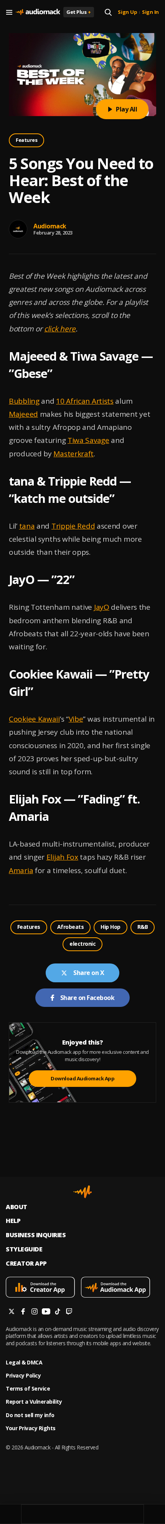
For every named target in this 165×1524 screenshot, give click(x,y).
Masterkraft (73, 454)
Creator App (26, 1263)
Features (26, 139)
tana (27, 526)
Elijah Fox (62, 857)
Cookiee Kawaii (34, 719)
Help (13, 1221)
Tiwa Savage (88, 440)
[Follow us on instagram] (34, 1312)
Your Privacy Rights (31, 1428)
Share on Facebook (87, 997)
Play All (126, 109)
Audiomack (49, 226)
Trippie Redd (73, 526)
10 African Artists (85, 401)
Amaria (21, 870)
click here (60, 329)
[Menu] (9, 12)
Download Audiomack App (82, 1078)
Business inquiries (36, 1235)
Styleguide (24, 1249)
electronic (82, 943)
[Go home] (37, 12)
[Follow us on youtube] (46, 1312)
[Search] (108, 12)
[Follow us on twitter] (11, 1312)
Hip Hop (110, 926)
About (16, 1207)
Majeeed (23, 414)
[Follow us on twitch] (69, 1312)
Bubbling (24, 401)
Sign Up (127, 12)
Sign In (150, 12)
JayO (101, 607)
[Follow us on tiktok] (57, 1312)
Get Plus (78, 11)
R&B (142, 926)
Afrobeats (70, 926)
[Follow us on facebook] (23, 1312)
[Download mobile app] (43, 1288)
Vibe (76, 719)
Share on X (88, 972)
